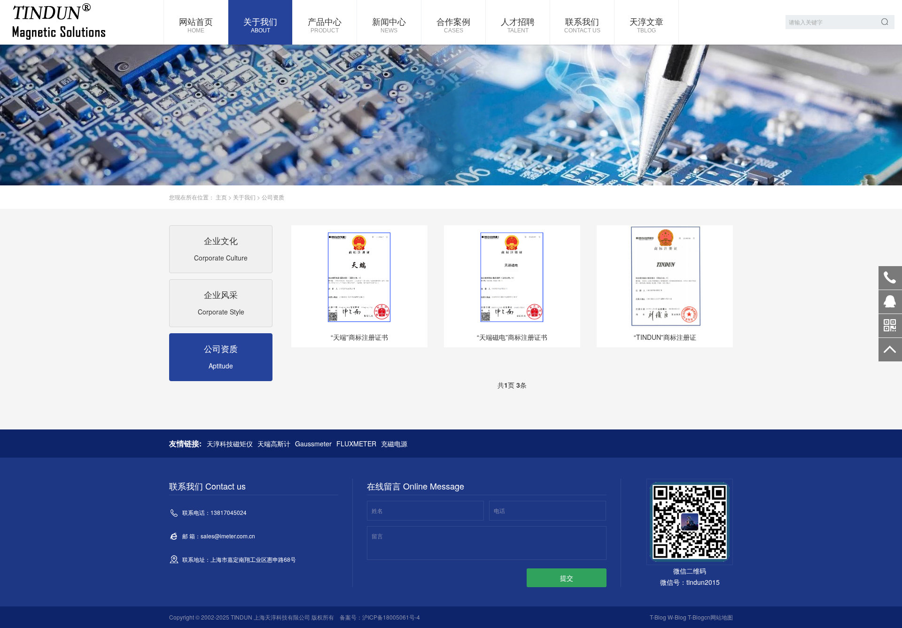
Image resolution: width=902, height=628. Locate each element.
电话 (499, 510)
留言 (377, 536)
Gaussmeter (313, 443)
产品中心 (325, 24)
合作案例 (453, 24)
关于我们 (260, 24)
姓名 (377, 510)
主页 (221, 197)
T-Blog (658, 617)
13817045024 (890, 278)
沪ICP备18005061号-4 (391, 617)
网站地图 (721, 617)
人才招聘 (518, 24)
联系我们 (582, 24)
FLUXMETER (356, 443)
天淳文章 (646, 24)
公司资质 (273, 197)
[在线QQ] (890, 305)
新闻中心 (389, 24)
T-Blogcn (699, 617)
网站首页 (196, 24)
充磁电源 (394, 443)
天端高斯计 (273, 443)
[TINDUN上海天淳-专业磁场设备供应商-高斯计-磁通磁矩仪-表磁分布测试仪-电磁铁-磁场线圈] (58, 22)
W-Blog (677, 617)
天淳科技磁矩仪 (230, 443)
